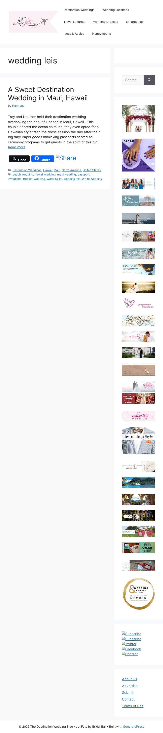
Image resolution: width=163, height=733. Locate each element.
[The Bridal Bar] (138, 387)
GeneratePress (133, 726)
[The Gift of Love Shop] (138, 515)
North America (71, 170)
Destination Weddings (79, 10)
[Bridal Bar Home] (138, 466)
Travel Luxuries (74, 22)
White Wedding (92, 178)
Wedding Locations (115, 10)
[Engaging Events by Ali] (138, 531)
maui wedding (66, 174)
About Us (129, 679)
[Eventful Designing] (138, 499)
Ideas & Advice (74, 33)
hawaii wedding (45, 174)
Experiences (135, 22)
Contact (128, 699)
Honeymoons (101, 33)
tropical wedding (34, 178)
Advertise (130, 686)
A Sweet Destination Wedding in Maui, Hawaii (48, 93)
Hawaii (47, 170)
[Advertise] (138, 416)
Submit (127, 693)
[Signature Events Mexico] (138, 253)
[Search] (149, 80)
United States (92, 170)
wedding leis (72, 178)
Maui (57, 170)
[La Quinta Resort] (138, 403)
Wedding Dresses (105, 22)
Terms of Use (133, 706)
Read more (16, 147)
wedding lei (54, 178)
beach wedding (23, 174)
